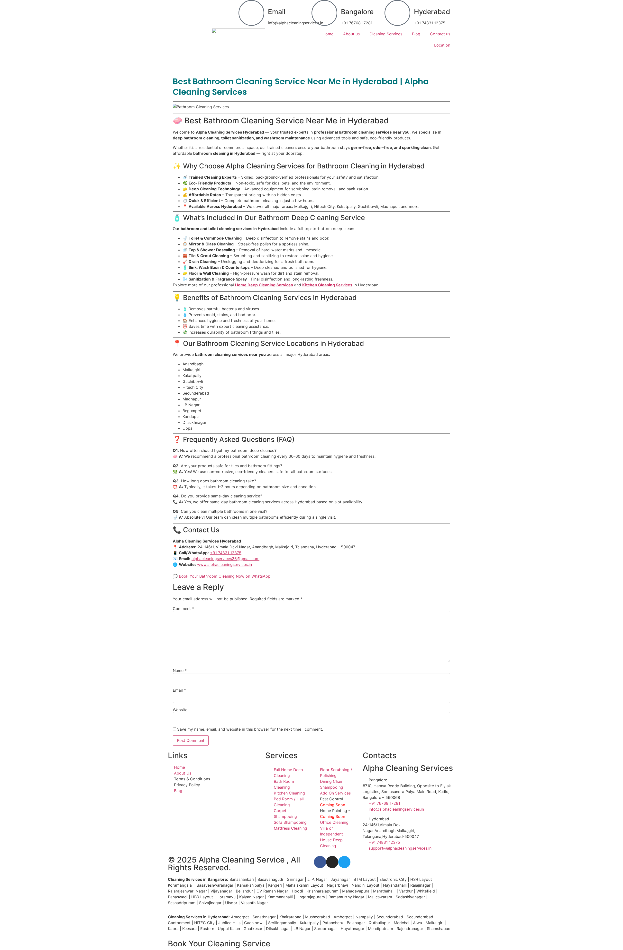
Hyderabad (432, 12)
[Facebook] (320, 862)
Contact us (440, 33)
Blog (416, 33)
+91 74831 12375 (225, 552)
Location (442, 45)
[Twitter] (344, 862)
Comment (183, 609)
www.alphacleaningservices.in (224, 564)
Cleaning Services (385, 33)
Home (327, 33)
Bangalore (357, 12)
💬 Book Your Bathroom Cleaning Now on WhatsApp (221, 576)
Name (180, 670)
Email (276, 12)
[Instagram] (332, 862)
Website (180, 710)
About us (351, 33)
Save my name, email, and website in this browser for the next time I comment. (250, 729)
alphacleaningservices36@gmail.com (225, 558)
